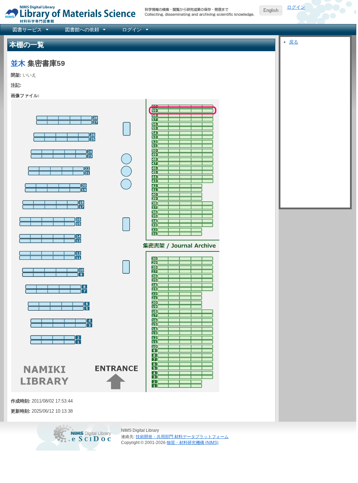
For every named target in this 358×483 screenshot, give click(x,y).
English (270, 10)
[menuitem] (30, 29)
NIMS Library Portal (68, 14)
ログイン (296, 7)
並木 (18, 63)
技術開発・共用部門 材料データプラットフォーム (182, 436)
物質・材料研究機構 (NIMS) (192, 442)
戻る (293, 42)
